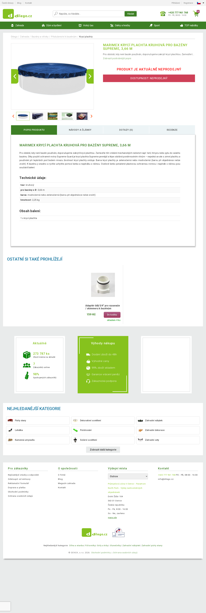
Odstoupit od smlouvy (19, 479)
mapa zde (112, 517)
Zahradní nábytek (131, 545)
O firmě (61, 475)
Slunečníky (115, 545)
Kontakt (28, 3)
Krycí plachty (86, 36)
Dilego (14, 36)
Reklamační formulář (18, 483)
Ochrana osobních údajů (20, 496)
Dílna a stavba (76, 545)
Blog (19, 3)
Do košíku (112, 315)
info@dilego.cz (166, 479)
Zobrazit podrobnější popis (117, 58)
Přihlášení (176, 3)
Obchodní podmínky (18, 492)
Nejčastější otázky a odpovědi (23, 475)
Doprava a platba (16, 487)
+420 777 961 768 (167, 475)
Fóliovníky (90, 545)
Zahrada (24, 36)
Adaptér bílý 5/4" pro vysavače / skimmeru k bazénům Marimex (102, 307)
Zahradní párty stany (152, 545)
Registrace (188, 3)
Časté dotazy (7, 3)
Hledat (130, 13)
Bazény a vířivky (40, 36)
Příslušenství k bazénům (64, 36)
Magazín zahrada (67, 483)
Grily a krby (102, 545)
